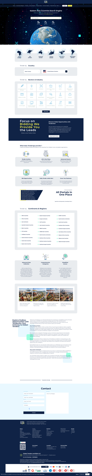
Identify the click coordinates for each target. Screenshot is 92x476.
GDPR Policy (49, 434)
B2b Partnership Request (37, 435)
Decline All (82, 474)
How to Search (22, 435)
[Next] (66, 71)
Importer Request (35, 432)
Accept (87, 474)
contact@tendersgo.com (51, 448)
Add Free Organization (36, 430)
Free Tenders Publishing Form (25, 434)
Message (48, 391)
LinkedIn (72, 430)
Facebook (73, 431)
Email (24, 399)
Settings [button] (77, 474)
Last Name (25, 395)
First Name (25, 391)
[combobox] (32, 71)
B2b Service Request (36, 436)
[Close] (90, 474)
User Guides (63, 431)
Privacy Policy (42, 474)
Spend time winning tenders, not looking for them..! (63, 201)
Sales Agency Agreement (37, 437)
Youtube (73, 432)
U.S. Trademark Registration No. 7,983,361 (37, 462)
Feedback (34, 429)
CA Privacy (49, 435)
